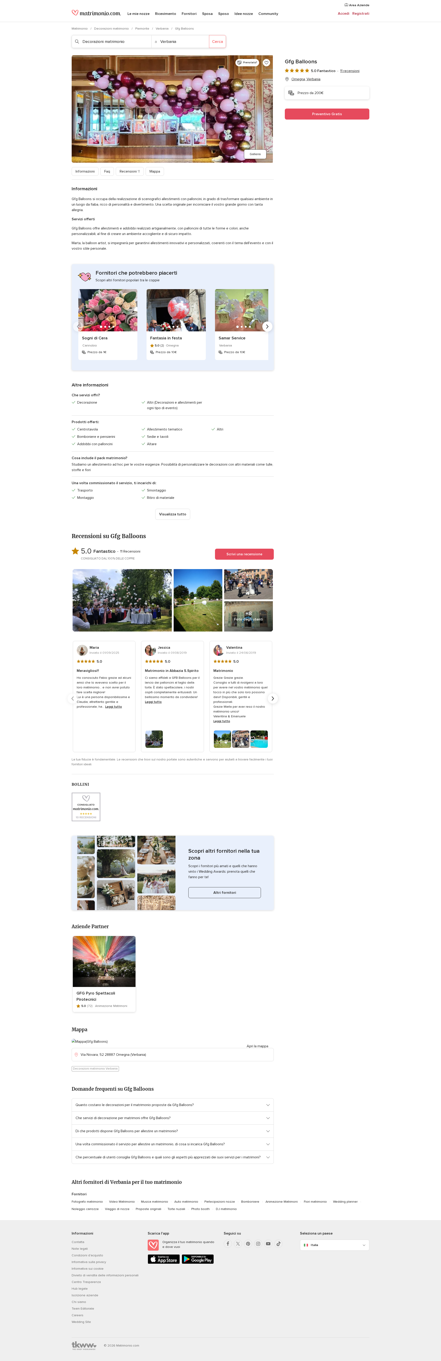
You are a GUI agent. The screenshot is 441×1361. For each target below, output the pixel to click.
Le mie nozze (138, 13)
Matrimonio (80, 29)
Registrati (360, 13)
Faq (107, 171)
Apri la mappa (257, 1046)
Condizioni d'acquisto (87, 1255)
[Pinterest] (248, 1244)
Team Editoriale (83, 1309)
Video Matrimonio (122, 1202)
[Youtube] (268, 1244)
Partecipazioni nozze (219, 1202)
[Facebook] (228, 1244)
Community (268, 13)
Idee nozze (244, 13)
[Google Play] (198, 1263)
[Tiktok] (278, 1244)
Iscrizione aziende (85, 1295)
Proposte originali (148, 1209)
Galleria (255, 154)
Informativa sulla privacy (89, 1262)
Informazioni (85, 171)
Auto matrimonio (186, 1202)
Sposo (223, 13)
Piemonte (142, 29)
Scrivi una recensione (244, 554)
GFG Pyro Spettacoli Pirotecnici (95, 996)
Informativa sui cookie (88, 1269)
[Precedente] (78, 326)
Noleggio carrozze (85, 1209)
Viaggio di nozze (117, 1209)
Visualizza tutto (172, 514)
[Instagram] (258, 1244)
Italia (314, 1245)
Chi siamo (79, 1302)
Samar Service (232, 338)
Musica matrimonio (154, 1202)
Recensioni (130, 171)
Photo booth (200, 1209)
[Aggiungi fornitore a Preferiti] (266, 62)
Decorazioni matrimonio (112, 29)
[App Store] (164, 1263)
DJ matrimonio (226, 1209)
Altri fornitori (224, 892)
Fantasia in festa (166, 338)
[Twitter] (238, 1244)
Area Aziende (358, 5)
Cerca (217, 41)
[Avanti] (267, 326)
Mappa (155, 171)
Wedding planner (345, 1202)
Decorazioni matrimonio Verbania (95, 1068)
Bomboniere (250, 1202)
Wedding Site (81, 1322)
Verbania (163, 29)
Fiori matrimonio (315, 1202)
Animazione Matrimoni (282, 1202)
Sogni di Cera (94, 338)
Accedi (343, 13)
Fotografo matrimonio (87, 1202)
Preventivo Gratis (327, 114)
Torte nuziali (176, 1209)
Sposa (207, 13)
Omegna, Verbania (305, 79)
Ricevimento (165, 13)
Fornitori (189, 13)
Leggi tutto (113, 707)
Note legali (80, 1249)
